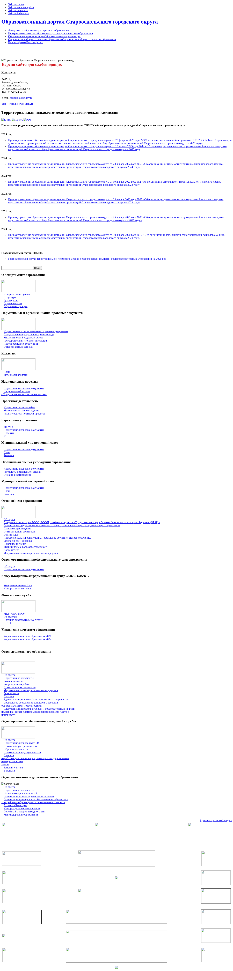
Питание (9, 696)
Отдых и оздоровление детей (21, 793)
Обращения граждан (15, 306)
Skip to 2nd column (18, 13)
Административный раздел (216, 820)
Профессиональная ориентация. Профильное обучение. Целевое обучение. (47, 537)
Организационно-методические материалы (29, 796)
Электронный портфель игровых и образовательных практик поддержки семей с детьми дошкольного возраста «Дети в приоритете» (38, 711)
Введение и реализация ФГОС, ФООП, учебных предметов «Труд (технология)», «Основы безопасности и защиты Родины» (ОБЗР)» (82, 522)
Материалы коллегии (16, 374)
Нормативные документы (19, 678)
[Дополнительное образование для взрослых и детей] (116, 940)
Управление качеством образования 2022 (27, 639)
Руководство (11, 300)
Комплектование (13, 681)
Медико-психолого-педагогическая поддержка (31, 553)
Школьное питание (15, 543)
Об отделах (10, 616)
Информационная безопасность (22, 808)
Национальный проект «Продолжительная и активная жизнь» (24, 393)
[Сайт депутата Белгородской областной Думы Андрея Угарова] (216, 941)
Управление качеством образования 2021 (27, 636)
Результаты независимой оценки (22, 471)
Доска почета (11, 549)
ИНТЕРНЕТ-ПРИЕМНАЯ (17, 103)
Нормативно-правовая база (19, 407)
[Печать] (17, 119)
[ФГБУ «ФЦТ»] (21, 961)
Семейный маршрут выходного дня (24, 811)
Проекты (9, 433)
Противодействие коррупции (21, 343)
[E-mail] (6, 119)
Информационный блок (18, 588)
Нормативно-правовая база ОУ (22, 743)
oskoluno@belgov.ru (21, 97)
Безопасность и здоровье (18, 540)
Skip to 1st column (18, 10)
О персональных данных (18, 346)
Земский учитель (13, 767)
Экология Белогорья (15, 805)
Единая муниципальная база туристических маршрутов (36, 699)
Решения (9, 455)
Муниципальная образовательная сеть (26, 546)
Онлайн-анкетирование (17, 474)
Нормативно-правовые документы (24, 388)
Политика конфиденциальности (22, 752)
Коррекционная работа (17, 684)
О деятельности (13, 303)
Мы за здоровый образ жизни (21, 814)
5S (5, 436)
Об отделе (9, 519)
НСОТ (7, 622)
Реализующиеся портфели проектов (24, 413)
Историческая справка (16, 294)
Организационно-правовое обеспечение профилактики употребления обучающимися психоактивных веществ (34, 801)
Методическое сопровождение (21, 410)
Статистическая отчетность (19, 531)
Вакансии (9, 770)
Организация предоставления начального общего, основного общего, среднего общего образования (62, 525)
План (7, 371)
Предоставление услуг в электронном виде (29, 334)
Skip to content (16, 4)
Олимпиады (11, 534)
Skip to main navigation (21, 7)
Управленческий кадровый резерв (23, 337)
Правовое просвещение (17, 528)
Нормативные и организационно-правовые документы (36, 331)
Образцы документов (16, 749)
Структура (10, 297)
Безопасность (11, 693)
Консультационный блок (18, 585)
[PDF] (27, 119)
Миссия (8, 426)
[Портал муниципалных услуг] (116, 967)
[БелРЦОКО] (116, 961)
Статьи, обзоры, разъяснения (20, 746)
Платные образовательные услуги (23, 619)
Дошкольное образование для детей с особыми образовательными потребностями (29, 704)
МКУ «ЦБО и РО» (14, 613)
